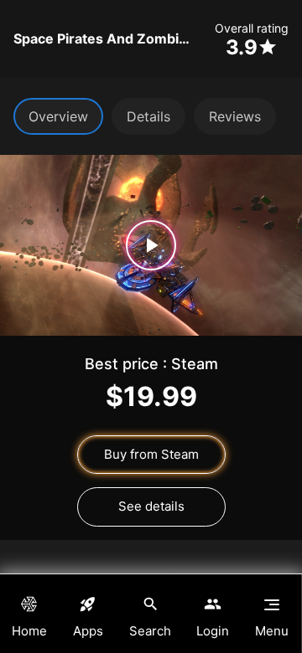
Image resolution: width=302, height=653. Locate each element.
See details (151, 506)
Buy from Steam (151, 454)
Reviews (235, 116)
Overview (58, 116)
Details (148, 116)
